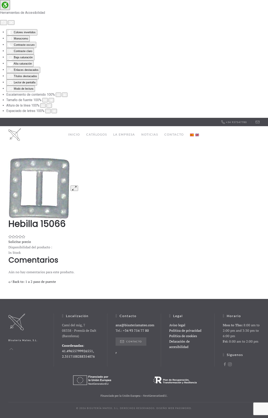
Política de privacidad (185, 330)
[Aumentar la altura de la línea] (49, 105)
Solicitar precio (19, 241)
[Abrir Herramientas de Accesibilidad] (5, 5)
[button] (11, 349)
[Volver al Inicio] (14, 134)
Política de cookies (183, 336)
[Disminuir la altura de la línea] (43, 105)
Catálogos (96, 134)
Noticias (149, 134)
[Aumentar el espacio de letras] (54, 111)
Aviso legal (177, 325)
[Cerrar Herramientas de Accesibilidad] (11, 22)
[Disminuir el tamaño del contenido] (58, 95)
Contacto (174, 134)
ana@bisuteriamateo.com (135, 325)
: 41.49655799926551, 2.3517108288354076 (78, 351)
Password (183, 408)
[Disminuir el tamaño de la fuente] (45, 100)
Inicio (74, 134)
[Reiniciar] (3, 22)
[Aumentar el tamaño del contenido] (64, 95)
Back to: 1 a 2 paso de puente (34, 281)
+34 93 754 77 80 (136, 330)
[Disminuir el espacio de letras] (48, 111)
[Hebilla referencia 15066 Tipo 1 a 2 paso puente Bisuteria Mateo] (39, 187)
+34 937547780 (236, 122)
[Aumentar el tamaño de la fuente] (51, 100)
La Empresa (124, 134)
